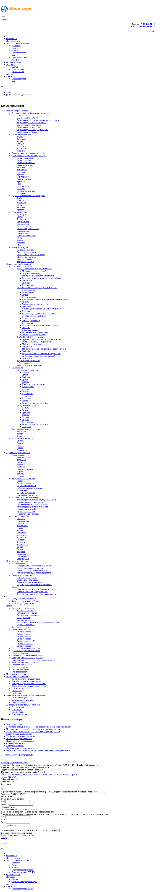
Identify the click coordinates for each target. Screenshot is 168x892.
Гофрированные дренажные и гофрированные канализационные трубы (38, 727)
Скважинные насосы (15, 743)
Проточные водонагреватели (19, 738)
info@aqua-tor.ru (147, 26)
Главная (9, 92)
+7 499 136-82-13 (147, 24)
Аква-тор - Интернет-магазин (14, 763)
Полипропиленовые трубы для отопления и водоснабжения (33, 729)
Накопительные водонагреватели (21, 741)
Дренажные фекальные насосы (20, 748)
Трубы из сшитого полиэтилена (20, 736)
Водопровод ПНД (14, 724)
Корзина (150, 31)
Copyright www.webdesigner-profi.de (17, 755)
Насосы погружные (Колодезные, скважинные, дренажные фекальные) (38, 750)
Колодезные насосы (15, 746)
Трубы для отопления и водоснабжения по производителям (33, 731)
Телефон (5, 804)
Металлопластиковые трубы (19, 734)
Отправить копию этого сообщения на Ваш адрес (23, 830)
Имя (3, 801)
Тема (3, 822)
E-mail (4, 819)
